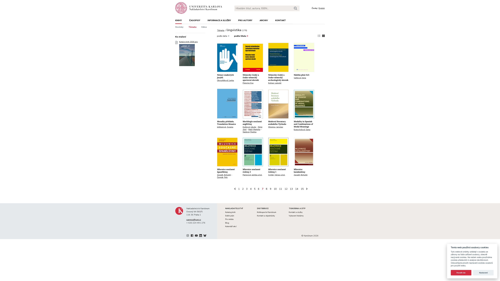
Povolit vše (461, 273)
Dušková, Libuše (249, 127)
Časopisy (194, 20)
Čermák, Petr (222, 177)
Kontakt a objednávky (266, 216)
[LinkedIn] (200, 236)
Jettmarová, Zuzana (225, 127)
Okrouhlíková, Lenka (225, 80)
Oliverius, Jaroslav (275, 127)
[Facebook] (192, 236)
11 (280, 188)
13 (291, 188)
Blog (227, 223)
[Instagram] (187, 236)
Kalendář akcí (230, 226)
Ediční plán (229, 216)
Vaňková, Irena (300, 78)
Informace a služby (219, 20)
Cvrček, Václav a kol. (276, 175)
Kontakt (280, 20)
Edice (204, 27)
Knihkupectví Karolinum (266, 212)
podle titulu (240, 36)
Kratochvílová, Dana (302, 129)
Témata (192, 27)
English (322, 8)
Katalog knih (230, 212)
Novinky (179, 27)
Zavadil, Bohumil (224, 175)
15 (302, 188)
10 (275, 188)
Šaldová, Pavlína (249, 132)
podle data (222, 36)
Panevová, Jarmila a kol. (252, 175)
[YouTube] (196, 236)
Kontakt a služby (295, 212)
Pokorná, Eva (248, 83)
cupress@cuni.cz (193, 219)
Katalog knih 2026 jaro (188, 42)
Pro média (229, 219)
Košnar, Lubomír (274, 83)
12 (286, 188)
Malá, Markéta (254, 129)
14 (296, 188)
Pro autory (245, 20)
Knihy (178, 20)
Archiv (264, 20)
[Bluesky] (205, 236)
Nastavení (483, 273)
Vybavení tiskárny (296, 216)
